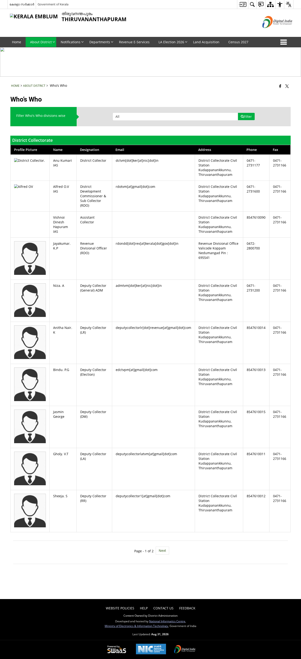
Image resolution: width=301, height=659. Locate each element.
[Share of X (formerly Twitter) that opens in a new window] (287, 86)
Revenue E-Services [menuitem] (134, 42)
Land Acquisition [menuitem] (206, 42)
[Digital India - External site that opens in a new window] (271, 32)
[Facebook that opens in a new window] (280, 86)
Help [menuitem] (144, 608)
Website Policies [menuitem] (120, 608)
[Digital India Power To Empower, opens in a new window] (184, 649)
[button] (284, 42)
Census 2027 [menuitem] (238, 42)
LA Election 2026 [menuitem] (171, 42)
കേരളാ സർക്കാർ (21, 4)
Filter (248, 116)
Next (162, 550)
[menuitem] (242, 4)
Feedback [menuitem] (187, 608)
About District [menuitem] (41, 42)
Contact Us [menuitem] (163, 608)
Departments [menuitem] (99, 42)
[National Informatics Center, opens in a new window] (151, 649)
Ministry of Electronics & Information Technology (136, 626)
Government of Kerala (53, 4)
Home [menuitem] (16, 42)
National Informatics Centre (167, 621)
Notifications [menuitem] (70, 42)
